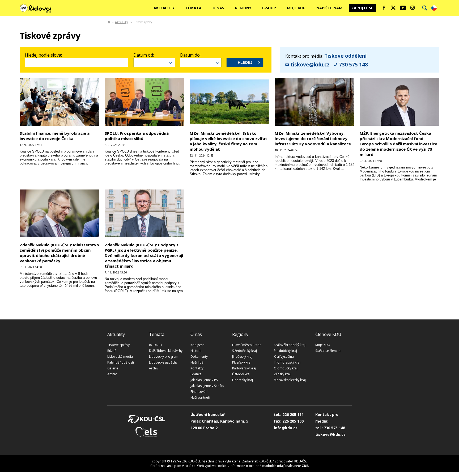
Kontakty (196, 368)
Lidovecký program (163, 356)
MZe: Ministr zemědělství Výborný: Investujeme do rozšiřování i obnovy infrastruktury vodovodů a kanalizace (313, 138)
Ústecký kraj (241, 374)
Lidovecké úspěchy (163, 362)
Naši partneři (200, 397)
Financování (199, 391)
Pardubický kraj (285, 350)
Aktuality (164, 7)
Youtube (403, 7)
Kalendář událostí (120, 362)
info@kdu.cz (286, 427)
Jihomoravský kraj (287, 362)
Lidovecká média (120, 356)
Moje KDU (296, 7)
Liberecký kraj (242, 380)
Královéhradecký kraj (289, 345)
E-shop (269, 7)
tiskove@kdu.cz (310, 64)
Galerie (112, 368)
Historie (196, 350)
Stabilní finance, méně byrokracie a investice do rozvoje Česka (55, 135)
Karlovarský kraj (244, 368)
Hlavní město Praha (246, 345)
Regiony (243, 7)
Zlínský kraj (282, 374)
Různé (111, 350)
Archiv (112, 374)
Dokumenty (199, 356)
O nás (218, 7)
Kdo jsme (197, 345)
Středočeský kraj (244, 350)
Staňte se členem (328, 350)
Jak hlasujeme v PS (204, 380)
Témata (193, 7)
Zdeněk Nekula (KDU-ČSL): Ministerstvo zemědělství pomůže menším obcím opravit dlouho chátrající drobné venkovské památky (59, 252)
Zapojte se (362, 7)
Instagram (412, 7)
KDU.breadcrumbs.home (108, 22)
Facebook (383, 7)
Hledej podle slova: (43, 55)
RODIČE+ (155, 345)
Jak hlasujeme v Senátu (207, 386)
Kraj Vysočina (284, 356)
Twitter (393, 7)
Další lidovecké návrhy (165, 350)
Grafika (195, 374)
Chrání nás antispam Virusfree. (173, 465)
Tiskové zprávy (118, 345)
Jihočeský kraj (242, 356)
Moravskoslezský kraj (290, 380)
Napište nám (329, 7)
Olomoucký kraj (286, 368)
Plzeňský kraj (241, 362)
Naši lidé (196, 362)
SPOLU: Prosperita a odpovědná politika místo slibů (137, 135)
